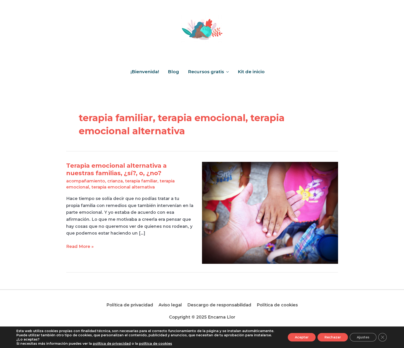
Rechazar (333, 337)
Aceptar (302, 337)
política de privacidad (112, 343)
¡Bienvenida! (144, 71)
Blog (173, 71)
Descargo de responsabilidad (219, 305)
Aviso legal (170, 305)
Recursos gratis (206, 71)
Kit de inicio (251, 71)
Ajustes (363, 337)
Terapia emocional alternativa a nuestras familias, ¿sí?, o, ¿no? (116, 169)
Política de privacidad (129, 305)
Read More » (80, 246)
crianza (115, 181)
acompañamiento (85, 181)
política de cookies (155, 343)
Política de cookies (277, 305)
